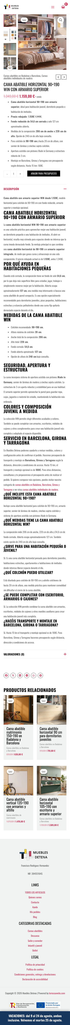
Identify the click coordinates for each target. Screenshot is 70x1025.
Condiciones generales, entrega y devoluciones (35, 974)
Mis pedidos (35, 912)
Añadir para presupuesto (44, 173)
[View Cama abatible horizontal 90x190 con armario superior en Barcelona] (10, 49)
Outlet (35, 950)
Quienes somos (35, 897)
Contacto (35, 902)
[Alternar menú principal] (52, 7)
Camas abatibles (35, 931)
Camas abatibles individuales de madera (26, 77)
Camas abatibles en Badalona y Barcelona (22, 75)
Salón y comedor (35, 940)
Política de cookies (35, 969)
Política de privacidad (35, 964)
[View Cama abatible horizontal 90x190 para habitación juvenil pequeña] (10, 35)
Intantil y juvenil (35, 945)
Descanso (35, 935)
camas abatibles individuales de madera (40, 489)
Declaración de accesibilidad (35, 979)
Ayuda (35, 907)
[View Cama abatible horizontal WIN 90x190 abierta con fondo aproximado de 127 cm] (10, 63)
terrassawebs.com (57, 993)
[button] (60, 20)
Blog (35, 917)
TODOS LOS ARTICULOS (35, 892)
